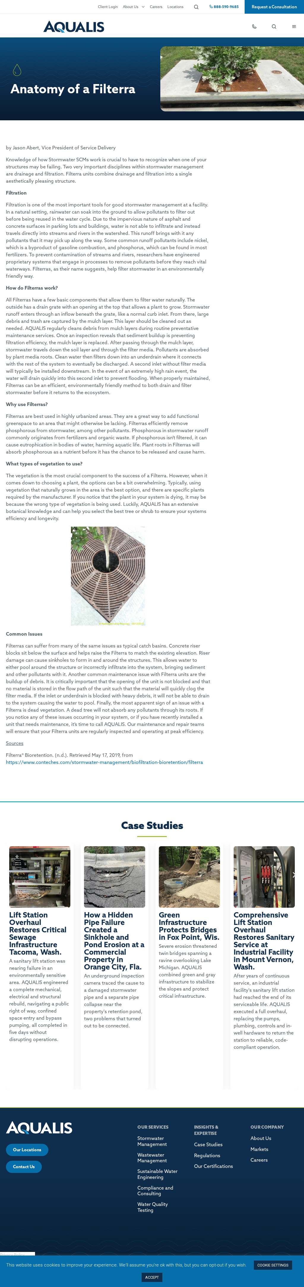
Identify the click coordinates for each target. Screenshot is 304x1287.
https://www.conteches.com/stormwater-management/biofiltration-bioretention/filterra (104, 762)
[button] (9, 875)
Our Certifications (213, 1166)
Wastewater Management (152, 1157)
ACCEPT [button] (152, 1277)
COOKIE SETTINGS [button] (273, 1265)
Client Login (108, 6)
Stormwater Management (152, 1141)
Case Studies (208, 1144)
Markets (259, 1149)
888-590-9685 (226, 6)
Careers (156, 6)
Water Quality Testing (152, 1207)
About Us (130, 6)
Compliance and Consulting (155, 1190)
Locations (175, 6)
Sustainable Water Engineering (157, 1174)
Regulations (207, 1155)
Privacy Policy (12, 1255)
